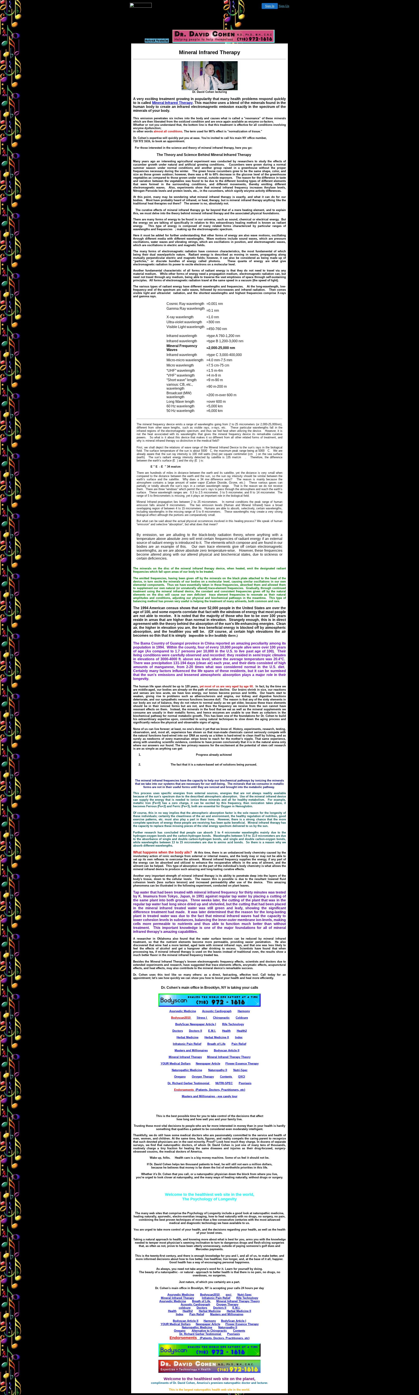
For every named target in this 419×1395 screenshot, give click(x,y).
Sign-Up (284, 6)
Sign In (269, 6)
